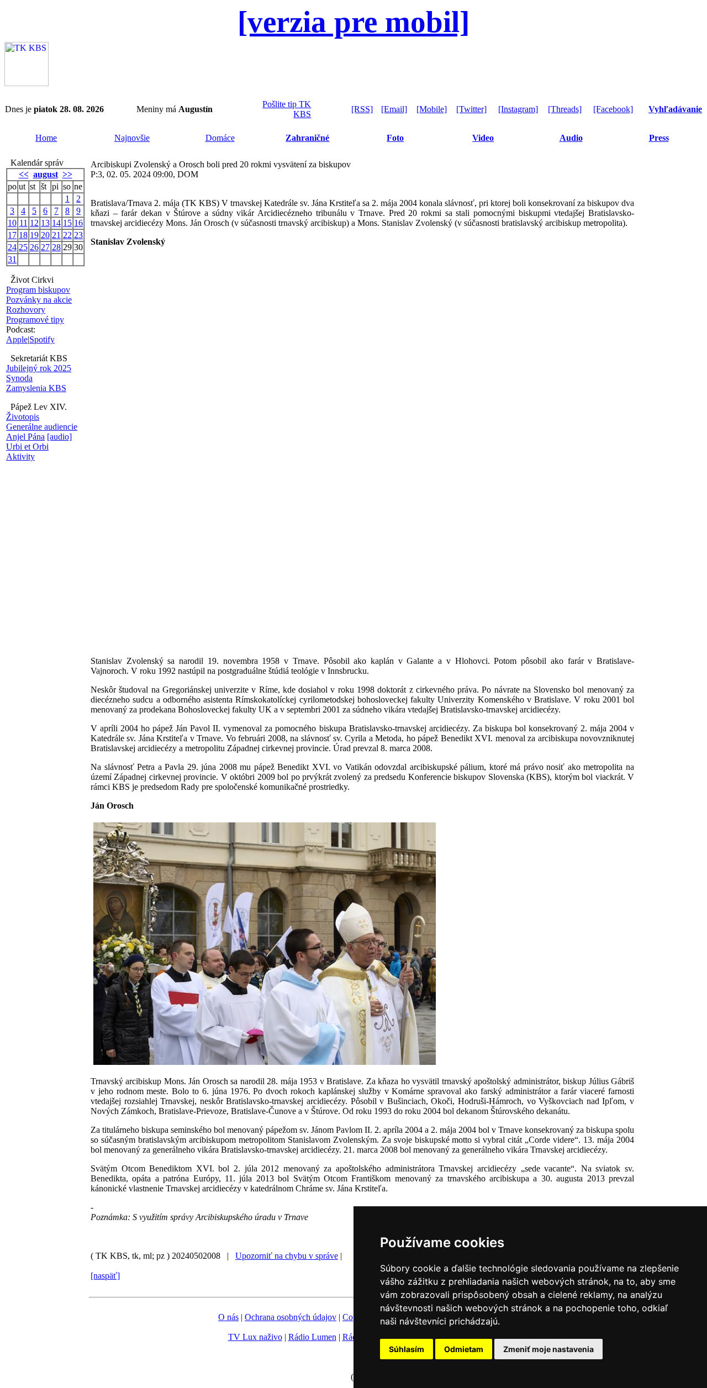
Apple (17, 339)
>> (67, 174)
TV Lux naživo (255, 1337)
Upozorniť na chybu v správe (286, 1255)
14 (56, 223)
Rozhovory (25, 309)
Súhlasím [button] (406, 1349)
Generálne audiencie (41, 426)
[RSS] (362, 109)
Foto (395, 138)
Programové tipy (35, 319)
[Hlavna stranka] (26, 83)
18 (23, 235)
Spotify (42, 339)
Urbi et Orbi (27, 446)
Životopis (22, 416)
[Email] (394, 109)
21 (56, 235)
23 (78, 235)
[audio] (59, 436)
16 (78, 223)
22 (67, 235)
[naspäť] (105, 1275)
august (45, 174)
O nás (228, 1317)
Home (46, 138)
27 (45, 247)
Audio (571, 138)
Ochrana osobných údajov (290, 1317)
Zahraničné (307, 138)
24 (12, 247)
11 (23, 223)
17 (12, 235)
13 (45, 223)
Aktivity (20, 456)
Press (659, 138)
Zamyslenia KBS (36, 388)
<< (24, 174)
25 (23, 247)
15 (67, 223)
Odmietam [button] (463, 1349)
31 (12, 259)
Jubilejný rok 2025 (38, 368)
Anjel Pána (25, 436)
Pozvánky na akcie (39, 299)
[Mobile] (431, 109)
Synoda (19, 378)
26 (34, 247)
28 (56, 247)
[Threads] (565, 109)
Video (483, 138)
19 (34, 235)
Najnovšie (132, 138)
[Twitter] (471, 109)
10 (12, 223)
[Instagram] (518, 109)
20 (45, 235)
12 (34, 223)
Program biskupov (38, 289)
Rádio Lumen (312, 1337)
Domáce (220, 138)
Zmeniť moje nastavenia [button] (548, 1349)
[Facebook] (613, 109)
